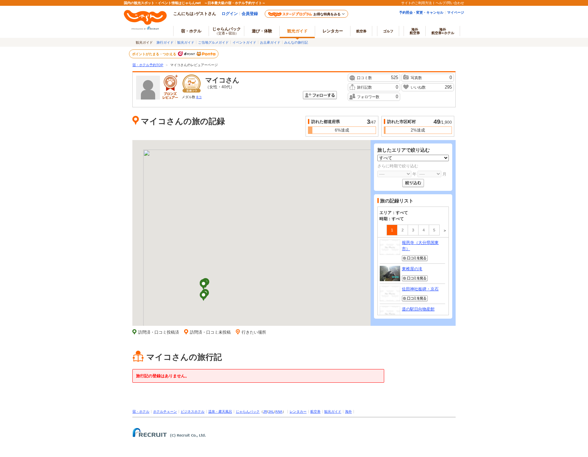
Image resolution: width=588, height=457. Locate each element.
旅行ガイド (165, 42)
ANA (278, 411)
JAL (271, 411)
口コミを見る (415, 258)
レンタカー (333, 30)
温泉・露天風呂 (220, 411)
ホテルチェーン (165, 411)
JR (265, 411)
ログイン (230, 13)
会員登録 (250, 13)
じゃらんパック (226, 30)
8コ (199, 97)
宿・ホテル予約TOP (147, 65)
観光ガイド (185, 42)
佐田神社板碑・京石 (420, 289)
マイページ (455, 12)
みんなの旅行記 (296, 42)
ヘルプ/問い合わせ (450, 3)
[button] (203, 285)
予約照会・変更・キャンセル (421, 12)
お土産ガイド (270, 42)
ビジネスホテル (193, 411)
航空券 (361, 31)
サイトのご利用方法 (416, 3)
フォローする (320, 95)
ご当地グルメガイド (213, 42)
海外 (415, 31)
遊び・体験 (262, 30)
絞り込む (413, 183)
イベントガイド (244, 42)
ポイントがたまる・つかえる (154, 54)
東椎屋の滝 (412, 268)
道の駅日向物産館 (418, 309)
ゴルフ (388, 31)
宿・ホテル (140, 411)
